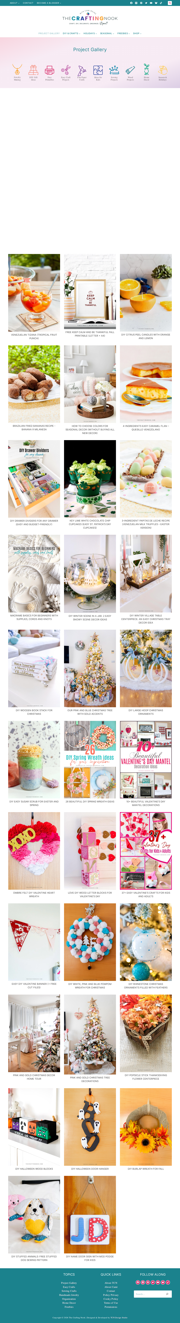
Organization (69, 1298)
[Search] (167, 1294)
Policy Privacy (111, 1294)
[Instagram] (136, 3)
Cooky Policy (111, 1298)
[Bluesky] (156, 3)
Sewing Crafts (69, 1290)
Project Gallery (49, 33)
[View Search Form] (170, 3)
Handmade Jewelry (69, 1294)
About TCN (111, 1282)
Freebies (69, 1306)
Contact (28, 3)
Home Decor (69, 1302)
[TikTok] (161, 3)
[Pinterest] (141, 3)
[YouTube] (151, 3)
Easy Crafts (69, 1286)
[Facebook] (131, 3)
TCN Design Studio (119, 1317)
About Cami (111, 1286)
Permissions (111, 1306)
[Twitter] (146, 3)
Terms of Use (111, 1302)
